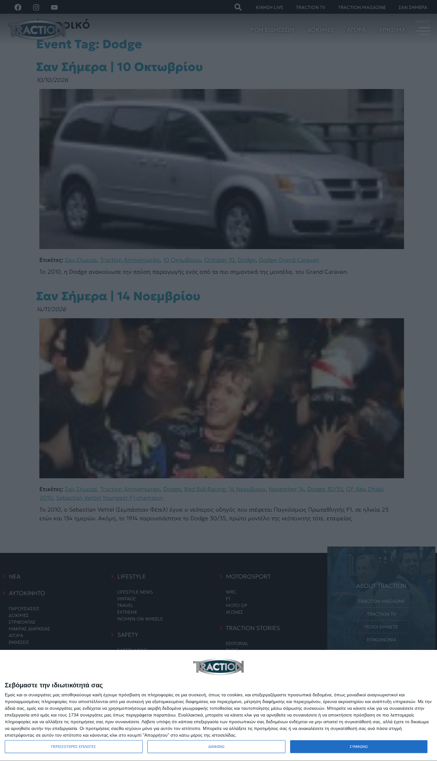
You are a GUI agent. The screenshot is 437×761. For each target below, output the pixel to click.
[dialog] (218, 705)
